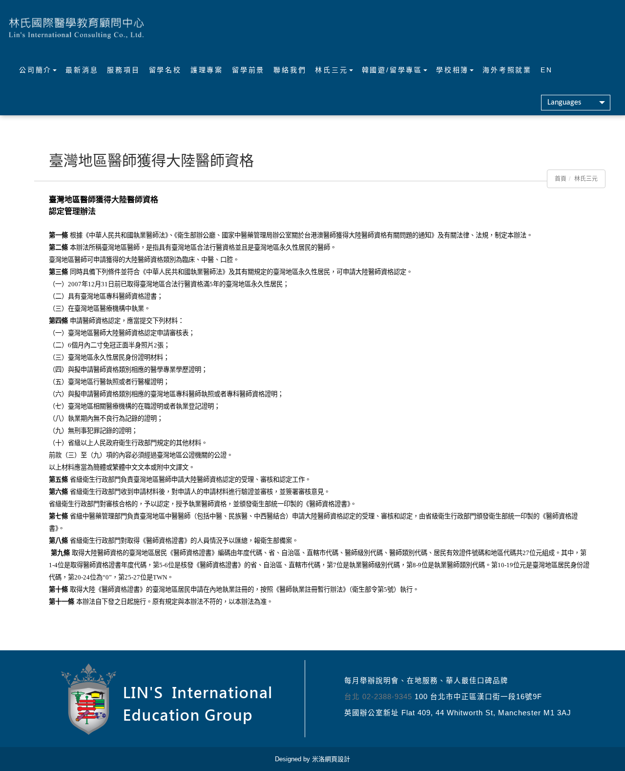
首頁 (560, 178)
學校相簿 (452, 70)
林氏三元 (331, 70)
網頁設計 (337, 759)
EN (547, 70)
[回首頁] (76, 27)
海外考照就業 (507, 70)
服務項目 (123, 70)
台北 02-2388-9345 (378, 697)
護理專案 (206, 70)
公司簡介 (35, 70)
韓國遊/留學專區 (392, 70)
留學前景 (248, 70)
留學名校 (165, 70)
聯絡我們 (289, 70)
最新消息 (81, 70)
